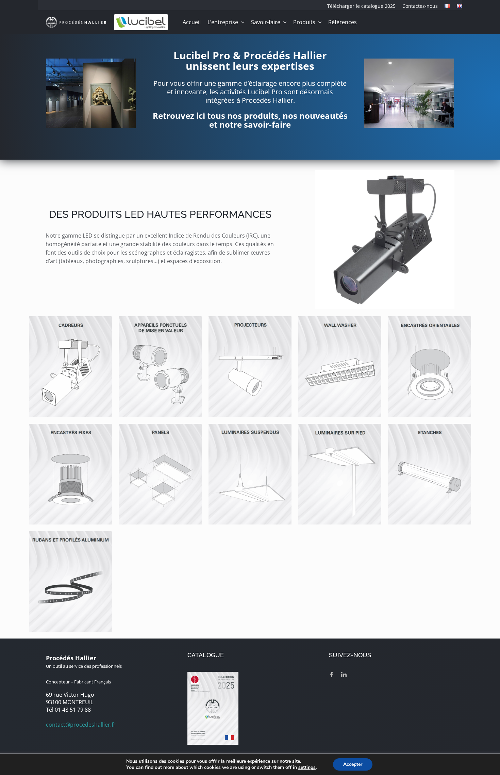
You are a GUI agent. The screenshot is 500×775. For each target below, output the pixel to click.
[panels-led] (160, 426)
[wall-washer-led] (339, 319)
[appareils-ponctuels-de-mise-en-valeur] (160, 319)
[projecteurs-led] (250, 319)
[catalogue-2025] (212, 674)
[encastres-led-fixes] (70, 426)
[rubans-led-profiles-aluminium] (70, 534)
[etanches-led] (429, 426)
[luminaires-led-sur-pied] (339, 426)
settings (307, 767)
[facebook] (331, 674)
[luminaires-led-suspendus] (250, 426)
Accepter (352, 764)
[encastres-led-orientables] (429, 319)
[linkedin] (344, 674)
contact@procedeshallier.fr (81, 724)
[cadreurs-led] (70, 319)
